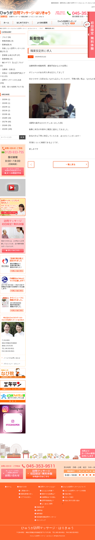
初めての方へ (22, 22)
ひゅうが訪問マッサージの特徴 (75, 491)
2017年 (5, 122)
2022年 (5, 107)
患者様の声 (40, 507)
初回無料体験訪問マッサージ (46, 517)
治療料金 (39, 510)
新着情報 (5, 59)
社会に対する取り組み (72, 500)
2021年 (5, 111)
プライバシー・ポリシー (12, 364)
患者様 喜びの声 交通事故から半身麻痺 (31, 164)
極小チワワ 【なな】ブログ (12, 63)
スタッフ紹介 (69, 497)
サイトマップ (41, 520)
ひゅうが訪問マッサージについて (67, 22)
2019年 (5, 114)
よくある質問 (42, 22)
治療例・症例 (7, 69)
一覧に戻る (71, 164)
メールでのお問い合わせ (12, 358)
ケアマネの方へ (26, 497)
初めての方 (23, 487)
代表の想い (68, 494)
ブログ (30, 57)
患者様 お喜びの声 (9, 55)
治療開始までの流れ (48, 497)
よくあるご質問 (47, 504)
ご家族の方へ (25, 491)
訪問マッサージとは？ (47, 487)
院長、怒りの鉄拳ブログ (11, 87)
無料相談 (39, 513)
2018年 (5, 118)
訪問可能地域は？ (48, 500)
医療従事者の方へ (27, 494)
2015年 (5, 129)
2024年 (5, 103)
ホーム (6, 22)
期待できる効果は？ (48, 494)
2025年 (5, 99)
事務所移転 (6, 41)
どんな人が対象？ (48, 491)
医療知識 (5, 45)
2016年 (5, 125)
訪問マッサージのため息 (11, 80)
